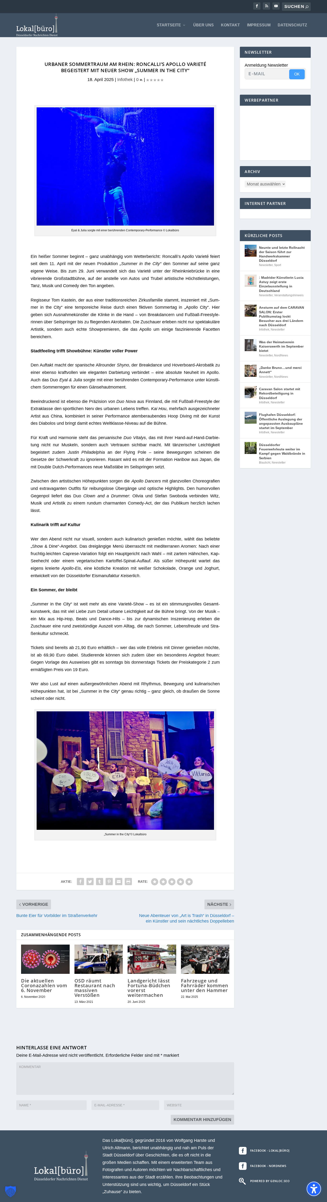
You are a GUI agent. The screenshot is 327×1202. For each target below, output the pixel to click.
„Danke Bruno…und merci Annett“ (280, 370)
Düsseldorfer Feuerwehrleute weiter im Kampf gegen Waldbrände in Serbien (282, 451)
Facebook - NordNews (268, 1166)
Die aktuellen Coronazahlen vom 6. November (44, 985)
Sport (277, 265)
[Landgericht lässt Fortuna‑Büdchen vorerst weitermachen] (152, 959)
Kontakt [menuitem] (230, 25)
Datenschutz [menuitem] (292, 25)
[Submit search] (306, 6)
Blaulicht (264, 462)
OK (297, 74)
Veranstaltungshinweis (289, 295)
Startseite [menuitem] (169, 25)
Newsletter (266, 265)
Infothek (125, 79)
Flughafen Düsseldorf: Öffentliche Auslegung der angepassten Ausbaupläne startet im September (281, 421)
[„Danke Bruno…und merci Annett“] (251, 371)
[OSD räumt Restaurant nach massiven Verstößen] (98, 959)
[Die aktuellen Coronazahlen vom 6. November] (45, 959)
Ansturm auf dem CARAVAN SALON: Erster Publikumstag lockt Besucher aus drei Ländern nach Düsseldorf (281, 316)
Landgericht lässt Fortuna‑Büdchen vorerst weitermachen (149, 988)
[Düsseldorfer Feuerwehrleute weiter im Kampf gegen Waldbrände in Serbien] (251, 448)
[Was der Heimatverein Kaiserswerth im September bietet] (251, 345)
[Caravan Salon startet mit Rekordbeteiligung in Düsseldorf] (251, 392)
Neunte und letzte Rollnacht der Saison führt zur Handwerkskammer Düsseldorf (282, 254)
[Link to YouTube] (276, 6)
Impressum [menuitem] (259, 25)
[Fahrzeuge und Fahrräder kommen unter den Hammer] (205, 959)
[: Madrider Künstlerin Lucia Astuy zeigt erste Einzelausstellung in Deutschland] (251, 281)
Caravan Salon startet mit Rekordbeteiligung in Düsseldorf (279, 393)
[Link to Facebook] (256, 6)
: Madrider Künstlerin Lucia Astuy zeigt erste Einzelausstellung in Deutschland (281, 284)
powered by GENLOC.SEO (270, 1181)
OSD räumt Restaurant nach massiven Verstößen (94, 988)
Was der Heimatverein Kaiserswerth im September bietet (281, 346)
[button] (10, 1191)
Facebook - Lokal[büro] (270, 1151)
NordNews (281, 355)
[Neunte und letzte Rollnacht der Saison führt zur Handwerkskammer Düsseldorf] (251, 251)
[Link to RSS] (266, 6)
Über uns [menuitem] (203, 25)
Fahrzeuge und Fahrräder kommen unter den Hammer (204, 985)
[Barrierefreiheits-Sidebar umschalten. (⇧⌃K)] (314, 1189)
